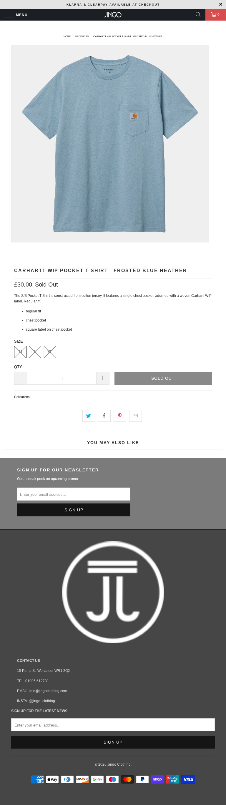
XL (49, 352)
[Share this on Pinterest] (120, 415)
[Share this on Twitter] (88, 415)
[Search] (198, 15)
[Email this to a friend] (135, 415)
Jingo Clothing (119, 764)
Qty (18, 367)
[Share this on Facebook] (104, 415)
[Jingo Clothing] (113, 15)
